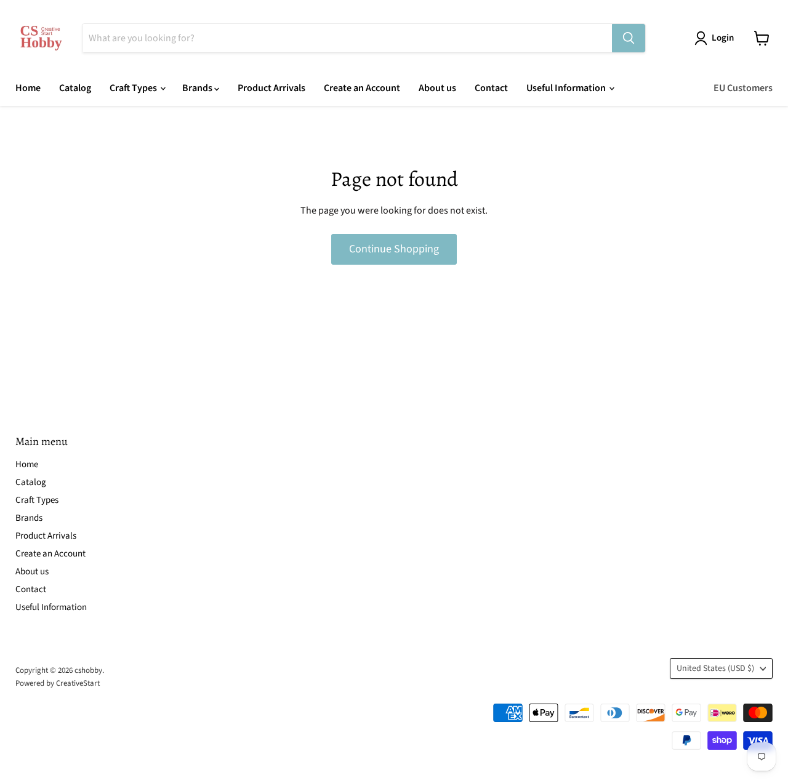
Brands (198, 88)
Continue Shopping (394, 249)
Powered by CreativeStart (57, 683)
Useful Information (567, 88)
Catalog (75, 88)
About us (437, 88)
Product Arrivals (271, 88)
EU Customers (743, 88)
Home (28, 88)
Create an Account (362, 88)
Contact (491, 88)
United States (715, 668)
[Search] (628, 38)
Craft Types (134, 88)
